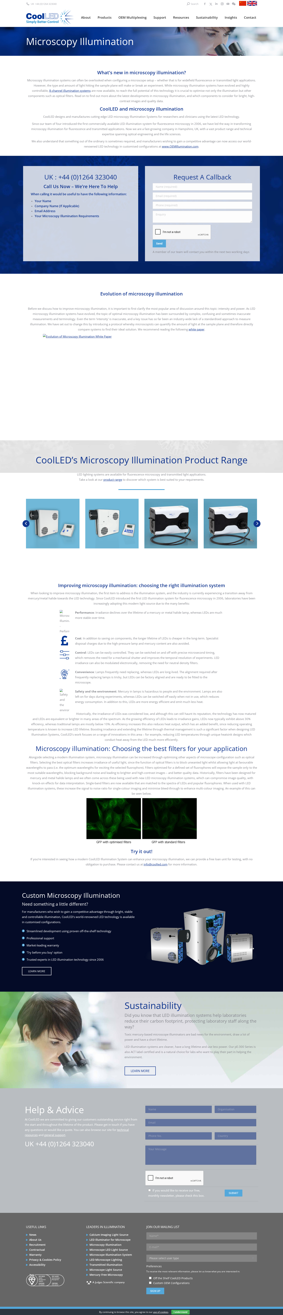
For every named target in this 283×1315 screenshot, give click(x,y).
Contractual (37, 1250)
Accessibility (37, 1265)
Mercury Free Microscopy (106, 1275)
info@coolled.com (155, 864)
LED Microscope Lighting (106, 1260)
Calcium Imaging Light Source (109, 1235)
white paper (196, 329)
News (32, 1235)
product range (112, 479)
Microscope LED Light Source (109, 1250)
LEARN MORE (36, 971)
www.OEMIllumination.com (180, 146)
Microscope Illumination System (111, 1255)
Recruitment (37, 1245)
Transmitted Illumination (106, 1265)
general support (54, 1135)
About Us (35, 1240)
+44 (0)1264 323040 (46, 4)
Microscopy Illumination (105, 1245)
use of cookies (160, 1312)
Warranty (35, 1255)
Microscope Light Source (106, 1270)
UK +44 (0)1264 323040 (59, 1143)
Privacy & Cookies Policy (45, 1260)
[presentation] (26, 523)
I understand (180, 1312)
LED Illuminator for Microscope (110, 1240)
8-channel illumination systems (70, 91)
